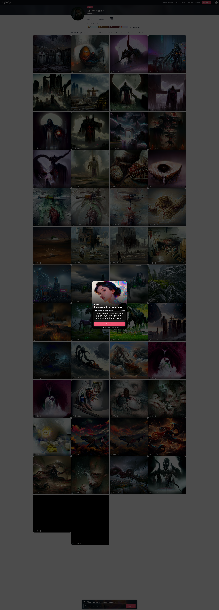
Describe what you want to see (103, 310)
